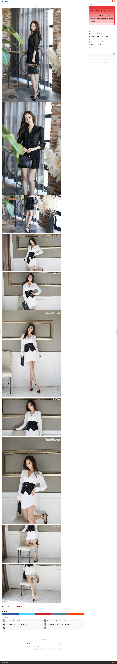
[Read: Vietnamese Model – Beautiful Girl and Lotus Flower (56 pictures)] (90, 37)
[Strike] (35, 649)
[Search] (109, 1)
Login (60, 643)
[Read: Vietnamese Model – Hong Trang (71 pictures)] (90, 34)
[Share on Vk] (60, 614)
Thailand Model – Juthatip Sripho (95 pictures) (98, 44)
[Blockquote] (39, 649)
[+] (44, 649)
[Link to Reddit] (112, 1)
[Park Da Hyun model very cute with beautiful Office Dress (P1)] (0, 332)
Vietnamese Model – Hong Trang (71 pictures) (98, 33)
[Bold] (31, 649)
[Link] (41, 649)
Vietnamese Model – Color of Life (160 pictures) (98, 41)
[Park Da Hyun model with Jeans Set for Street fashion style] (116, 332)
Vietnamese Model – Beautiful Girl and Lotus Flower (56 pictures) (101, 36)
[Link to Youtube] (114, 1)
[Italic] (32, 649)
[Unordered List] (38, 649)
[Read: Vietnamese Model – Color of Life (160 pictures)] (90, 42)
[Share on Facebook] (10, 614)
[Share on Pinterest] (43, 614)
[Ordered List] (36, 649)
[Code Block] (40, 649)
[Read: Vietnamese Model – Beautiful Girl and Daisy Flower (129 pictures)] (90, 31)
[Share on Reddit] (76, 614)
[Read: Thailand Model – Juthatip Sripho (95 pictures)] (90, 45)
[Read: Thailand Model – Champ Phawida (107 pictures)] (90, 47)
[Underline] (34, 649)
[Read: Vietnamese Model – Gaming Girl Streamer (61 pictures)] (90, 39)
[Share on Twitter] (27, 614)
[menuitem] (92, 1)
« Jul (89, 66)
